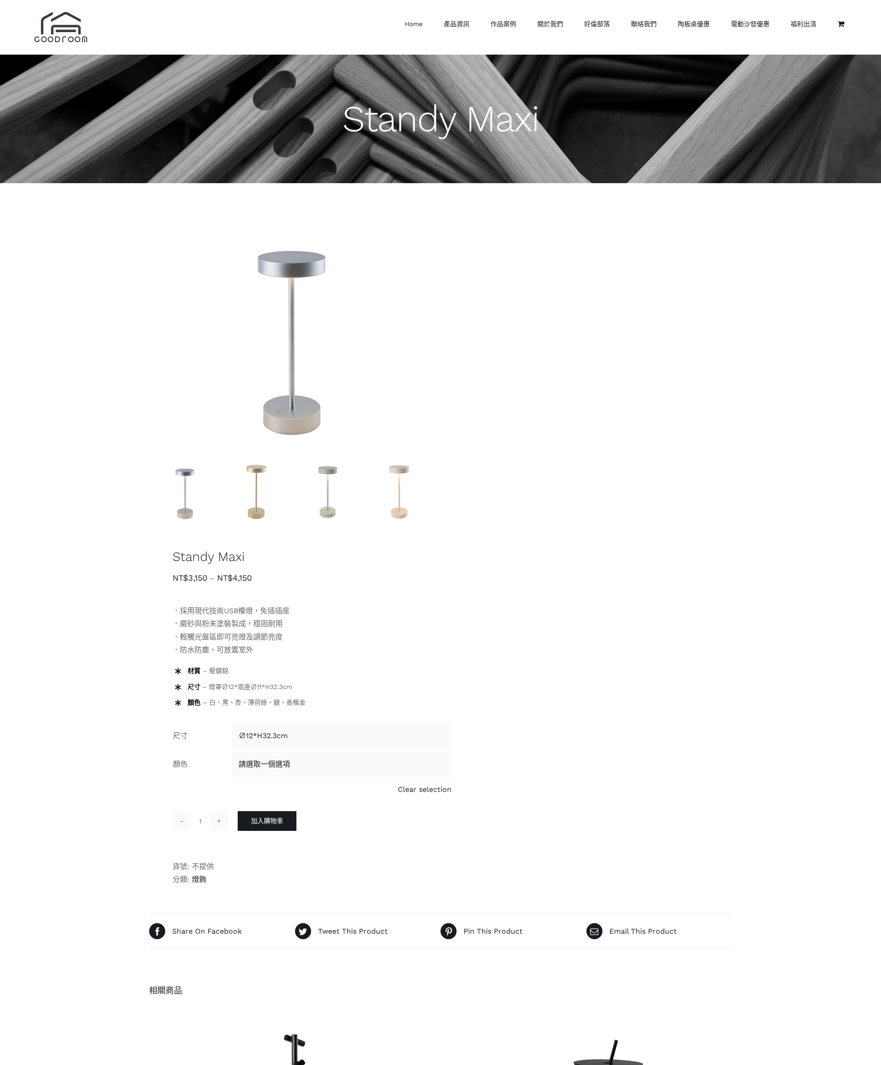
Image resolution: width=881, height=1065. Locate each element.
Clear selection (425, 789)
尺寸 (180, 735)
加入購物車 (267, 820)
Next (422, 336)
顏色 (180, 764)
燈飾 (199, 879)
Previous (156, 336)
